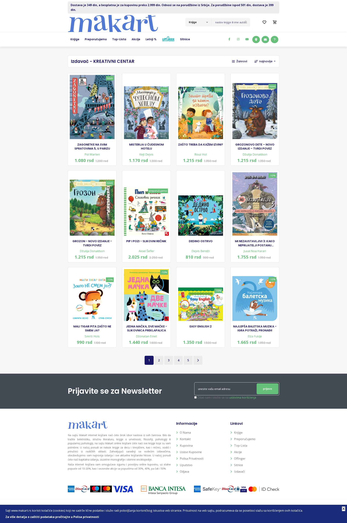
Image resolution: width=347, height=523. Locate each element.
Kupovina (186, 445)
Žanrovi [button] (241, 61)
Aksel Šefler (146, 251)
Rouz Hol (200, 154)
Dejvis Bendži (201, 251)
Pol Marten (92, 154)
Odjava (184, 471)
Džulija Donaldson (255, 154)
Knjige (238, 432)
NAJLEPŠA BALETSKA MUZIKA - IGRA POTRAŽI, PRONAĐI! (255, 328)
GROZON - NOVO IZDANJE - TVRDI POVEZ (92, 243)
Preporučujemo (244, 439)
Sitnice (238, 465)
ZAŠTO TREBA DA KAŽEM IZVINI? (200, 145)
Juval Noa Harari (255, 251)
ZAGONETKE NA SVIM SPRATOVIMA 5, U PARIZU (92, 147)
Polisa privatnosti (192, 458)
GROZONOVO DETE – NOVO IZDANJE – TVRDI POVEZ (254, 147)
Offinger (239, 458)
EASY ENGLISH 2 (201, 327)
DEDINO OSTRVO (201, 241)
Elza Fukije (255, 336)
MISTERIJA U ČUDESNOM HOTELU (146, 147)
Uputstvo (186, 465)
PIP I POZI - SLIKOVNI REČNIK (146, 241)
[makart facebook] (229, 39)
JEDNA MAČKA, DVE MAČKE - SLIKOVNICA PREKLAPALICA (146, 328)
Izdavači (239, 471)
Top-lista (240, 445)
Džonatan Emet (146, 336)
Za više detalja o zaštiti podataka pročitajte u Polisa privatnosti (52, 517)
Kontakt (185, 439)
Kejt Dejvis (146, 154)
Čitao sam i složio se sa (226, 397)
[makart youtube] (247, 39)
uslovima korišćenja (242, 397)
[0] (275, 22)
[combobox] (198, 22)
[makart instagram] (238, 39)
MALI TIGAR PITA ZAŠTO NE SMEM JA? (92, 328)
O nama (185, 432)
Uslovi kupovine (191, 452)
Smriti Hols (92, 336)
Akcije (238, 452)
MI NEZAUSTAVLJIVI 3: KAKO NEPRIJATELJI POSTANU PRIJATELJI (255, 243)
